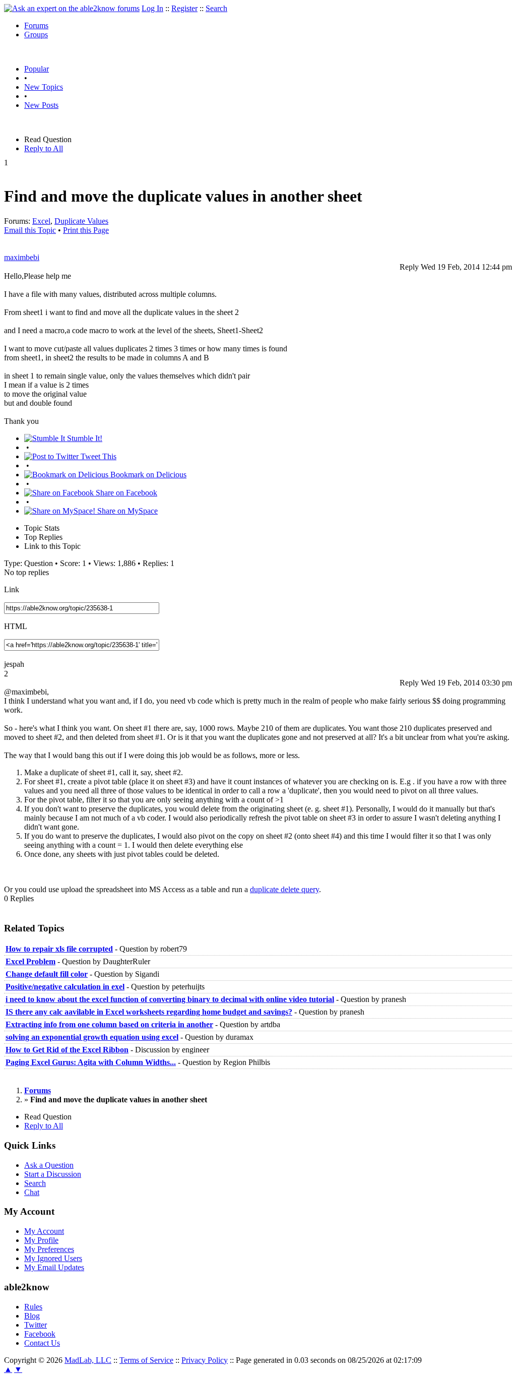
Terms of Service (146, 1360)
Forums (36, 25)
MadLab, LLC (87, 1360)
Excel (41, 221)
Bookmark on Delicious (147, 474)
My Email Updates (54, 1267)
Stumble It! (83, 438)
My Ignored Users (53, 1258)
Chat (31, 1192)
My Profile (41, 1240)
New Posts (41, 105)
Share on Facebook (125, 492)
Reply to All (43, 148)
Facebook (39, 1334)
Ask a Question (49, 1165)
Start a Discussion (52, 1174)
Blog (32, 1315)
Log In (152, 8)
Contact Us (42, 1343)
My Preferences (49, 1249)
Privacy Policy (204, 1360)
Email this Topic (30, 230)
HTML (15, 626)
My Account (44, 1231)
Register (184, 8)
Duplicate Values (81, 221)
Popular (36, 69)
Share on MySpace (126, 511)
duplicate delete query (284, 889)
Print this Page (86, 230)
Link (11, 589)
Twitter (35, 1325)
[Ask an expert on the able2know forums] (72, 8)
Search (216, 8)
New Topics (43, 87)
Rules (33, 1306)
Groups (36, 34)
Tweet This (97, 456)
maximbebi (21, 257)
